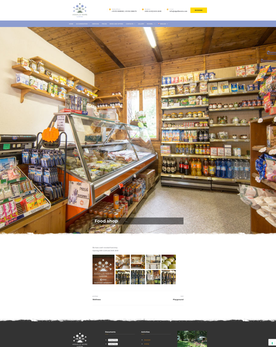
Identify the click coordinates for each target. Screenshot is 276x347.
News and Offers (116, 24)
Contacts (129, 24)
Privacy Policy (113, 340)
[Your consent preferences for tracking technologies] (272, 343)
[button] (103, 269)
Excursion (147, 340)
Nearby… (150, 24)
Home (71, 24)
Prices (104, 24)
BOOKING (199, 10)
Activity (146, 344)
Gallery (141, 24)
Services (95, 24)
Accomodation (82, 24)
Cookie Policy (113, 344)
